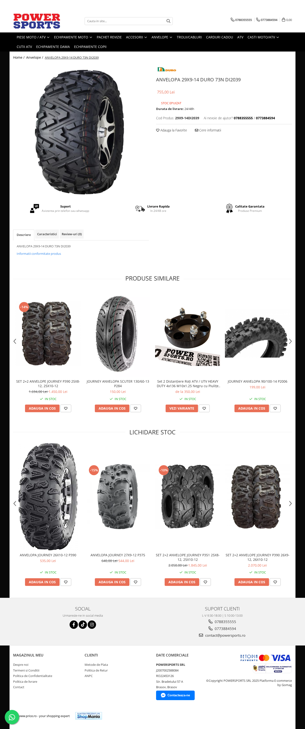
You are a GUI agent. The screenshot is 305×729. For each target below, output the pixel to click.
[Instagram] (92, 624)
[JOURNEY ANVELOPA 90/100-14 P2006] (257, 333)
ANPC (89, 676)
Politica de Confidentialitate (32, 676)
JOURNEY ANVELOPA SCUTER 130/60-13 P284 (118, 383)
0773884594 (225, 628)
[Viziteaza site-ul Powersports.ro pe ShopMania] (88, 715)
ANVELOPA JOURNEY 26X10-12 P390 (48, 555)
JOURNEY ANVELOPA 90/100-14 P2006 (257, 381)
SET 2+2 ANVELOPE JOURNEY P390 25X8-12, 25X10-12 (48, 383)
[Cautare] (168, 21)
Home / (19, 57)
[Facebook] (74, 624)
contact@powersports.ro (224, 635)
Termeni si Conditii (26, 670)
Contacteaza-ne (179, 695)
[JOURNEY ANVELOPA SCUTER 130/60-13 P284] (117, 333)
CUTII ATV (24, 46)
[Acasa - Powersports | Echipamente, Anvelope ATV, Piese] (37, 21)
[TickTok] (83, 624)
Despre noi (20, 664)
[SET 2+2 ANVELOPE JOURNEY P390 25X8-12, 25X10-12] (48, 333)
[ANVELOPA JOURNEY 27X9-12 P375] (117, 496)
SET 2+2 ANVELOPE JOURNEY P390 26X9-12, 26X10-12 (258, 557)
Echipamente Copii (90, 46)
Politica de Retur (96, 670)
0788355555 (225, 621)
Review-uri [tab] (72, 234)
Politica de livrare (25, 681)
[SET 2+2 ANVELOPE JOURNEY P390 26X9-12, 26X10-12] (257, 496)
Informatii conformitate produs (39, 253)
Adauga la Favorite (173, 130)
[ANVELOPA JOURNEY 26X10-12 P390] (48, 496)
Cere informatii (209, 130)
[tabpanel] (81, 130)
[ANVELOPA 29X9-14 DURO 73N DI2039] (81, 130)
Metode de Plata (96, 664)
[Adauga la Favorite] (65, 408)
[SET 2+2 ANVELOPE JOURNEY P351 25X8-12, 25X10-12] (187, 496)
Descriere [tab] (24, 235)
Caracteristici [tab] (47, 234)
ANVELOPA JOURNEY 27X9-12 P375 (118, 555)
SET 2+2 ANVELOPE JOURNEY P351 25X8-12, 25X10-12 (188, 557)
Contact (18, 687)
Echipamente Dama (53, 46)
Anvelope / (35, 57)
